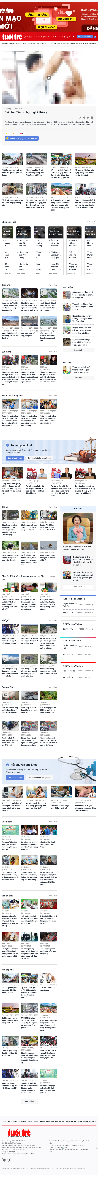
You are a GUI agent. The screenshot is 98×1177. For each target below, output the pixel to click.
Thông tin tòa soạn (8, 1152)
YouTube (48, 37)
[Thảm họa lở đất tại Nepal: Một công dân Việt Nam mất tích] (36, 159)
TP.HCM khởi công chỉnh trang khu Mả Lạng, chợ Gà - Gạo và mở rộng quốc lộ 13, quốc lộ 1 (36, 204)
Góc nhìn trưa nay (82, 43)
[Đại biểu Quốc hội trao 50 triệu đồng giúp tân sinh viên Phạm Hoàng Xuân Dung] (29, 830)
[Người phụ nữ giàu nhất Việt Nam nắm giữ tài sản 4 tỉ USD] (78, 528)
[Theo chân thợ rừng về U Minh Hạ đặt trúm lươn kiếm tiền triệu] (10, 545)
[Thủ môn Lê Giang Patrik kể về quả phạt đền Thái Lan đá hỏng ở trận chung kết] (67, 307)
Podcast (39, 37)
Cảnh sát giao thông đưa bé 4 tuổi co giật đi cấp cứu (12, 202)
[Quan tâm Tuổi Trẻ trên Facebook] (9, 1160)
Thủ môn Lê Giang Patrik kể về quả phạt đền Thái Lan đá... (82, 306)
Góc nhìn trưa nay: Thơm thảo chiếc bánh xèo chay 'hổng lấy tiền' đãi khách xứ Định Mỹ (29, 1058)
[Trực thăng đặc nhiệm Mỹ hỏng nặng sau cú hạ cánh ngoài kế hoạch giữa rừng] (29, 659)
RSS (50, 1152)
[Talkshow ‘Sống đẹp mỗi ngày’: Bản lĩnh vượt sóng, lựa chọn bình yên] (10, 830)
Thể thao (53, 43)
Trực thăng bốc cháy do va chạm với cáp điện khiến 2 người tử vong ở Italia (10, 672)
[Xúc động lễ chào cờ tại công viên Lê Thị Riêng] (48, 830)
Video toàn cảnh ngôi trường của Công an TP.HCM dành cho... (81, 370)
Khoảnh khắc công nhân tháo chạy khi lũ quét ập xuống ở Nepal (48, 671)
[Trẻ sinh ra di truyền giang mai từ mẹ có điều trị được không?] (85, 792)
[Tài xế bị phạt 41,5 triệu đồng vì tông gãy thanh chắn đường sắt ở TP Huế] (10, 726)
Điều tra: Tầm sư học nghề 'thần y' (26, 112)
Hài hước (66, 43)
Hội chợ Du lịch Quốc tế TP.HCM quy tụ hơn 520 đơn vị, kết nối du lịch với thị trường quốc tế (61, 174)
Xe (75, 1121)
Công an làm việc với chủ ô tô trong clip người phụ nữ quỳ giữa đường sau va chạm (29, 741)
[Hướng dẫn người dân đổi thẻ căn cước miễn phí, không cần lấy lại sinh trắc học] (67, 330)
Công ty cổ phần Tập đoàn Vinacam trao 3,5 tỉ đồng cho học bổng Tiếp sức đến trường (29, 876)
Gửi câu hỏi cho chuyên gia (39, 458)
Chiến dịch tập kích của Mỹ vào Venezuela (73, 232)
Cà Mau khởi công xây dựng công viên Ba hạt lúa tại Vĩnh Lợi (84, 172)
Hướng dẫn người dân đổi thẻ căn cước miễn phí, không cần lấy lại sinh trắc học (29, 919)
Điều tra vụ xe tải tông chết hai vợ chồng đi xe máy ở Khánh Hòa (10, 710)
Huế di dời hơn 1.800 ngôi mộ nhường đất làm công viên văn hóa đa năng (10, 334)
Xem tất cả (7, 274)
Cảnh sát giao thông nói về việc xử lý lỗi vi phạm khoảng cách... (82, 295)
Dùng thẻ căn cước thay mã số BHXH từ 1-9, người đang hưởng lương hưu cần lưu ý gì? (10, 921)
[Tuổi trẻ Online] (19, 1133)
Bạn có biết (45, 43)
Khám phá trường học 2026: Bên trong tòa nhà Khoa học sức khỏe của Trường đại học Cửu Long (29, 421)
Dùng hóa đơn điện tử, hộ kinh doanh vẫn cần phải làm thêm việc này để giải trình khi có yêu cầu (12, 488)
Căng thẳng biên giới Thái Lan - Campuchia (54, 232)
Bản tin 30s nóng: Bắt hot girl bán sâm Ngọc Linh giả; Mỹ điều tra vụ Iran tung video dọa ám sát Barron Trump (48, 377)
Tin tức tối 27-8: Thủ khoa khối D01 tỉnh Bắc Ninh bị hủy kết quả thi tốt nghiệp (83, 561)
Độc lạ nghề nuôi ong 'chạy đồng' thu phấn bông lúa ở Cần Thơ (29, 527)
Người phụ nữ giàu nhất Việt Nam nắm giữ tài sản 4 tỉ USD (77, 548)
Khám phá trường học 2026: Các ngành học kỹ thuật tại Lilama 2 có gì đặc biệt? (48, 419)
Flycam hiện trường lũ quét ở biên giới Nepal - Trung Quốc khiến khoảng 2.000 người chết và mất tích (48, 643)
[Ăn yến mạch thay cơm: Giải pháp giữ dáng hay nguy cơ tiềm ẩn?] (36, 792)
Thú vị (24, 43)
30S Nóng (72, 43)
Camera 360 (93, 43)
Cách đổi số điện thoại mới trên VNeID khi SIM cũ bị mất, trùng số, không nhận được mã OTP (10, 604)
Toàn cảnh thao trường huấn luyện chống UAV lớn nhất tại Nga (29, 641)
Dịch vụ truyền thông (56, 1150)
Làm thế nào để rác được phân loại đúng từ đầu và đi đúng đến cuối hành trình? (10, 876)
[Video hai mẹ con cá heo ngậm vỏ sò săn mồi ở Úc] (48, 545)
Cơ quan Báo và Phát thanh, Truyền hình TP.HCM (18, 1154)
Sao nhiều (67, 362)
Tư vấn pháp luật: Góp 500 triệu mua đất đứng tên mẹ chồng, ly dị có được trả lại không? (85, 489)
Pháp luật (50, 1121)
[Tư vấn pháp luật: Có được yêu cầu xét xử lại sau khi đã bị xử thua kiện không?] (36, 473)
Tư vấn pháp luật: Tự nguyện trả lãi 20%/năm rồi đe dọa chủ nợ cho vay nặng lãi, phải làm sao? (61, 491)
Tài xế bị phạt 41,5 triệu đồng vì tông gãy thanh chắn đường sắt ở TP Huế (10, 741)
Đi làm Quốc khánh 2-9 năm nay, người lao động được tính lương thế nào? (48, 919)
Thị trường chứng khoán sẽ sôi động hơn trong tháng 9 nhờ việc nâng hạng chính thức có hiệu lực (29, 953)
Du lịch (79, 1121)
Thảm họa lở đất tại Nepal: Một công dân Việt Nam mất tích (35, 172)
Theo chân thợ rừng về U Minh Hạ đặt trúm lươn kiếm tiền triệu (10, 557)
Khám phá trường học (12, 395)
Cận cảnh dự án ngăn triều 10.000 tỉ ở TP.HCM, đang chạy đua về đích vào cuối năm (48, 335)
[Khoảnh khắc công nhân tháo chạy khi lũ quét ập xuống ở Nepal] (48, 659)
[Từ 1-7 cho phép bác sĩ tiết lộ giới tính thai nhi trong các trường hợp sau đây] (12, 792)
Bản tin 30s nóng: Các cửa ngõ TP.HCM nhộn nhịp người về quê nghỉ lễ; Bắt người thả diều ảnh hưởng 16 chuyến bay (10, 378)
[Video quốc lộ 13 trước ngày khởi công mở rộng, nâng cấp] (29, 321)
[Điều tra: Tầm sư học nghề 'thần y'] (49, 77)
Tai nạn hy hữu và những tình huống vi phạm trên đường (7, 232)
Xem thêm (29, 1101)
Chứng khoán (37, 232)
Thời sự (35, 1121)
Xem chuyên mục (15, 458)
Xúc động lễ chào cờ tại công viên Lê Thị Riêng (47, 844)
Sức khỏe (29, 800)
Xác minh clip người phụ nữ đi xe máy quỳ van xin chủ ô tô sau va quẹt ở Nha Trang (48, 741)
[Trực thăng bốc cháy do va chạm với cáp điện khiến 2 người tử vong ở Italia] (10, 659)
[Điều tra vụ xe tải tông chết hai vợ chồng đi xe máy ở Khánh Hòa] (10, 695)
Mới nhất (5, 43)
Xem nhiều (68, 287)
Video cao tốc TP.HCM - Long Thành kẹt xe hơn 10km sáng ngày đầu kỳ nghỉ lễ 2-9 (10, 306)
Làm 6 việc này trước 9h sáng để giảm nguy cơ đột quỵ (48, 951)
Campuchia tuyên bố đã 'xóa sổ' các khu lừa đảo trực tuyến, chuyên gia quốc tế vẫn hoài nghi (85, 204)
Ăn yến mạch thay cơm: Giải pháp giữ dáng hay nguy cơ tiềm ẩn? (36, 805)
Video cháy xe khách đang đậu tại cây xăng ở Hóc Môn (29, 710)
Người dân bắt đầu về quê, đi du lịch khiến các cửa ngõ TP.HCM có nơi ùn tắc (48, 306)
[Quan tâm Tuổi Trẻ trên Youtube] (4, 1160)
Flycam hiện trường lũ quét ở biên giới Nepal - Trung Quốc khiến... (82, 342)
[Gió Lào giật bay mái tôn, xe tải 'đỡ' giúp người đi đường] (12, 159)
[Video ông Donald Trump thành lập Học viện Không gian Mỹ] (10, 629)
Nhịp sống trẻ (88, 1121)
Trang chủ (6, 1121)
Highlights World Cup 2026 (21, 232)
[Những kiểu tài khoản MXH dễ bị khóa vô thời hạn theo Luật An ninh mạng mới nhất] (10, 936)
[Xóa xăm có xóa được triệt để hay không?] (61, 792)
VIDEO (28, 37)
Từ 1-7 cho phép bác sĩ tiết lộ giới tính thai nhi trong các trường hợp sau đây (11, 807)
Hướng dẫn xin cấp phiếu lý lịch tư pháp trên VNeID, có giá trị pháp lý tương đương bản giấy (48, 604)
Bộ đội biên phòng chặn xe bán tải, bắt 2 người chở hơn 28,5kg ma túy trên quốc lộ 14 (29, 306)
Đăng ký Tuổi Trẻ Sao (85, 37)
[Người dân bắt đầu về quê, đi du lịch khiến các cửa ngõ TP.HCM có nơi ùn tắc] (48, 293)
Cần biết (57, 37)
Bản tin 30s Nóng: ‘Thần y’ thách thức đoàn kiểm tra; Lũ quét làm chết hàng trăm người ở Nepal (29, 377)
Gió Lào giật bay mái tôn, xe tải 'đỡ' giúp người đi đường (12, 172)
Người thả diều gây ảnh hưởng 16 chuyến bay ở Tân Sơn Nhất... (82, 318)
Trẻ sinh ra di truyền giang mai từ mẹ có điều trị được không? (85, 808)
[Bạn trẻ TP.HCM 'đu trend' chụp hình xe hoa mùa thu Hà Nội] (48, 515)
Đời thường (37, 43)
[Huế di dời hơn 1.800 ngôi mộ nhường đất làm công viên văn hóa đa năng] (10, 321)
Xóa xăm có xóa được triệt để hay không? (60, 807)
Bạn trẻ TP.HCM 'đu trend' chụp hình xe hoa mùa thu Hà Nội (47, 527)
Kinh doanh (59, 1121)
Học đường (55, 197)
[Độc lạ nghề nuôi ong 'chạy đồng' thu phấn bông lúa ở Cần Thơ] (29, 515)
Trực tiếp (18, 43)
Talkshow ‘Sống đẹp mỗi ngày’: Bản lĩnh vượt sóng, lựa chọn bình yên (9, 845)
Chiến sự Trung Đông (90, 232)
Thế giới (30, 43)
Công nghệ (69, 1121)
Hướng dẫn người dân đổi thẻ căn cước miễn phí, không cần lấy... (81, 330)
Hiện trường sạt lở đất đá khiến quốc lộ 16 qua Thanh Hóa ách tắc (48, 711)
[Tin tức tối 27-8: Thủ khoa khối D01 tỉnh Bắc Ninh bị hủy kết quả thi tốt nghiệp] (67, 560)
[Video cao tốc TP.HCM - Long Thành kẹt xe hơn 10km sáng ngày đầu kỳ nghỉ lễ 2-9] (10, 293)
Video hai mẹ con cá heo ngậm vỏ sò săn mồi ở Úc (47, 557)
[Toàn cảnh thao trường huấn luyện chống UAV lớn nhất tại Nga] (29, 629)
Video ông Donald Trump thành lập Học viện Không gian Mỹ (10, 641)
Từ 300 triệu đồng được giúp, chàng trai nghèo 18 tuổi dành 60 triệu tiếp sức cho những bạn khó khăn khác (48, 878)
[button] (89, 222)
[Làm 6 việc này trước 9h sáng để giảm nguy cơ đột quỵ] (48, 936)
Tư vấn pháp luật (32, 481)
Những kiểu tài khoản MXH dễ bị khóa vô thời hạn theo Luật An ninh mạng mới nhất (10, 952)
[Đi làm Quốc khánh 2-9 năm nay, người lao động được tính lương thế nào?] (48, 904)
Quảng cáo (67, 37)
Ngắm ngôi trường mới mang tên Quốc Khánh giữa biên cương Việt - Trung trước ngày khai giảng (60, 205)
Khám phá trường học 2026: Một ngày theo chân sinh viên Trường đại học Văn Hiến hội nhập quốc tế (10, 421)
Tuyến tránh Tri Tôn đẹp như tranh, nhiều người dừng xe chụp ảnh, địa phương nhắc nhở (29, 560)
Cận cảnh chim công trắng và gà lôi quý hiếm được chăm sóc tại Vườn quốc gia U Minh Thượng (10, 530)
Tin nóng (12, 43)
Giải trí (59, 43)
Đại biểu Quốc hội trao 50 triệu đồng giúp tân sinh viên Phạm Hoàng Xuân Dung (29, 845)
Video (29, 1121)
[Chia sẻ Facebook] (84, 117)
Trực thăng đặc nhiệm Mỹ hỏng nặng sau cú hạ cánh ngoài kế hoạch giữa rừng (29, 672)
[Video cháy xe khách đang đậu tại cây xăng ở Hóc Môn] (29, 695)
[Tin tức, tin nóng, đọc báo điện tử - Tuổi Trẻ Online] (12, 36)
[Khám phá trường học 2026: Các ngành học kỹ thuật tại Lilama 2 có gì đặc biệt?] (48, 404)
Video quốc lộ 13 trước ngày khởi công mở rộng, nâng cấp (29, 333)
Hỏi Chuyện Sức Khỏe (59, 800)
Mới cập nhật (8, 970)
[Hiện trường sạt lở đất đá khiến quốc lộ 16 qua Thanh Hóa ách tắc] (48, 695)
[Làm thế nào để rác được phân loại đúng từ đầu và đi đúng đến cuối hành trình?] (10, 860)
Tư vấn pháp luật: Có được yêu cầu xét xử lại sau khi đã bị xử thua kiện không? (36, 489)
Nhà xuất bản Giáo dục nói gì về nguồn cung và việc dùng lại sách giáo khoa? (83, 576)
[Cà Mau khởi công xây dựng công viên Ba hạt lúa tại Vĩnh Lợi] (85, 159)
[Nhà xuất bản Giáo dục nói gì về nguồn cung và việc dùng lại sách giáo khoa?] (67, 575)
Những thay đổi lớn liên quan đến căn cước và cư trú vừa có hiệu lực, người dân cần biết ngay (29, 604)
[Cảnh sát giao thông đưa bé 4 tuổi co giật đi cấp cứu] (12, 189)
